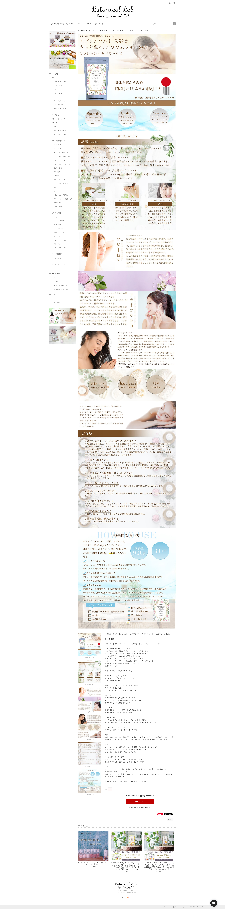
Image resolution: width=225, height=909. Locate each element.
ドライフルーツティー (59, 264)
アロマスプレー (58, 85)
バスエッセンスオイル (60, 134)
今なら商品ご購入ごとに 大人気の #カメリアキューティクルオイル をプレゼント (76, 24)
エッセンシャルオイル (60, 81)
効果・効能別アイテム (59, 141)
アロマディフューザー (60, 101)
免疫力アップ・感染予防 (61, 195)
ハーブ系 (56, 217)
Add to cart (139, 801)
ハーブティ (55, 115)
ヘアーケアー (57, 191)
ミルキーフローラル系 (60, 248)
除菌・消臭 (57, 172)
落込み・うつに (58, 168)
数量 (106, 789)
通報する (169, 819)
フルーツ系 (57, 244)
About (56, 278)
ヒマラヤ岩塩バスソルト (61, 130)
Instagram (57, 302)
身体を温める (57, 203)
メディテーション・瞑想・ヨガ (63, 199)
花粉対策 (56, 176)
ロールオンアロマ (59, 97)
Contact (56, 281)
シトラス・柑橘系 (59, 221)
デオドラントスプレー (60, 108)
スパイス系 (57, 236)
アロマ (54, 77)
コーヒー (55, 268)
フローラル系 (57, 224)
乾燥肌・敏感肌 (58, 206)
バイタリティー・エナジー (61, 160)
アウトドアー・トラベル (61, 183)
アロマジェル (57, 89)
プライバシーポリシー (60, 285)
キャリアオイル (58, 93)
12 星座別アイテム (59, 105)
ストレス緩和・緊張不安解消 (62, 156)
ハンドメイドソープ (58, 119)
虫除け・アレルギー (59, 179)
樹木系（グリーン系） (60, 240)
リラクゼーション (59, 145)
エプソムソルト (58, 127)
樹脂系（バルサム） (59, 232)
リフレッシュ (57, 148)
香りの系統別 (56, 213)
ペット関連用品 (57, 254)
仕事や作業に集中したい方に (62, 164)
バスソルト (55, 123)
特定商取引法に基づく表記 (62, 289)
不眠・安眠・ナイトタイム (61, 187)
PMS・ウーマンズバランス (61, 152)
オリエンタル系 (58, 228)
